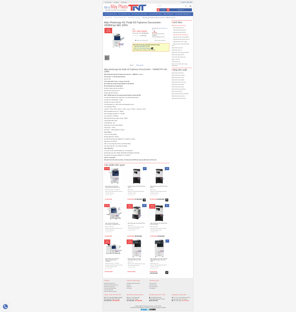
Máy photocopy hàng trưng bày (180, 52)
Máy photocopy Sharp (178, 86)
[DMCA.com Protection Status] (151, 309)
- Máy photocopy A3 (177, 27)
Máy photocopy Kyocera (178, 96)
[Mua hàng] (144, 199)
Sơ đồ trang (129, 288)
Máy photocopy (108, 17)
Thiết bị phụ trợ (176, 61)
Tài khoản (163, 9)
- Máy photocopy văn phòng (180, 34)
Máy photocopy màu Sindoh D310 (136, 223)
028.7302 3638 (154, 300)
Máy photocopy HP (177, 91)
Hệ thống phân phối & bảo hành (133, 283)
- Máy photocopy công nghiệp (180, 37)
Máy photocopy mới (110, 14)
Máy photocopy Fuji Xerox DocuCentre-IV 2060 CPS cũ (112, 187)
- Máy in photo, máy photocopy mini (180, 44)
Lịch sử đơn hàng (153, 285)
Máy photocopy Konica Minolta (180, 93)
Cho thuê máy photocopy (182, 14)
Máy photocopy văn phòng (134, 17)
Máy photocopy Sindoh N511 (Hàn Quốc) (136, 187)
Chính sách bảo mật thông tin (110, 288)
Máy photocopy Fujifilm (178, 80)
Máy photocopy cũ (123, 14)
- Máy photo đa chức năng (179, 41)
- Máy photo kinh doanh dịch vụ (181, 39)
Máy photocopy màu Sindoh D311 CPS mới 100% (158, 223)
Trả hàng (128, 285)
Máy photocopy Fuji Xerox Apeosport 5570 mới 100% (134, 259)
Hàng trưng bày (168, 14)
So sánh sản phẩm (160, 40)
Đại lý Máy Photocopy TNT (109, 283)
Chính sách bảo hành (108, 289)
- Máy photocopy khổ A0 (179, 30)
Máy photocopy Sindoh (178, 84)
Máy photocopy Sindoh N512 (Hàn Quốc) (159, 187)
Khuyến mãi (129, 286)
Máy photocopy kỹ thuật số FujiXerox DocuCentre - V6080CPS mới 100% (158, 17)
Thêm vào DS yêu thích (142, 40)
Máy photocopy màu (155, 14)
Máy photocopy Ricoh (178, 73)
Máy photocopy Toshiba (178, 75)
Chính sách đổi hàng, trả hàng (110, 291)
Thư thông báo (152, 288)
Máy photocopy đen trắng (139, 14)
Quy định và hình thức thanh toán (111, 285)
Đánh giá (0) (139, 65)
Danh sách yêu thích (153, 286)
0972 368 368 (187, 2)
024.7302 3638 (107, 300)
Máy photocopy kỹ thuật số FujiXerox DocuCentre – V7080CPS (112, 260)
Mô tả (131, 65)
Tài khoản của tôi (152, 283)
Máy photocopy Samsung (179, 98)
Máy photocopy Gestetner (179, 89)
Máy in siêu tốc (176, 59)
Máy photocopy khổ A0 (178, 54)
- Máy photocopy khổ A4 (179, 32)
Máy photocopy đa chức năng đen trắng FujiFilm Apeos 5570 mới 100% (158, 260)
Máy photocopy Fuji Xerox (179, 82)
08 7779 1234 (185, 300)
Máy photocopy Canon (178, 77)
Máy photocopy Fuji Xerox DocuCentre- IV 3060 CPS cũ (112, 223)
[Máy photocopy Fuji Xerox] (154, 31)
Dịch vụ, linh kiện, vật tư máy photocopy (179, 64)
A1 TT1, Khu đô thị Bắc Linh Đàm (113, 297)
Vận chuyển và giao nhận (109, 286)
